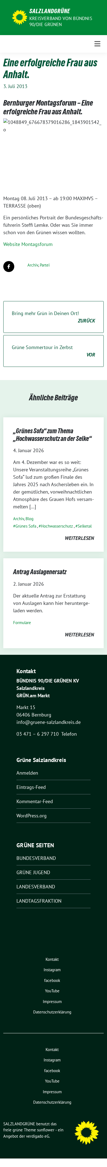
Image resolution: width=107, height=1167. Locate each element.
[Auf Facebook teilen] (8, 266)
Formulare (22, 622)
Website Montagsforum (28, 244)
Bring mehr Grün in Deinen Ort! (53, 317)
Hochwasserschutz (57, 526)
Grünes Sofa (25, 526)
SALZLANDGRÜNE (49, 11)
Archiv (32, 265)
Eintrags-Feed (31, 787)
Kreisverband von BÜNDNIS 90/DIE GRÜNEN (60, 21)
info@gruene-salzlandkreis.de (48, 722)
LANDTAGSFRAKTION (38, 901)
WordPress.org (31, 815)
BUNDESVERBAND (36, 858)
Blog (29, 518)
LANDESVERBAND (35, 886)
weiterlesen (79, 538)
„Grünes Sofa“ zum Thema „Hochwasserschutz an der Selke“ (52, 434)
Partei (45, 265)
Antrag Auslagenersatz (39, 572)
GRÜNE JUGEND (33, 872)
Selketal (85, 526)
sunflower (45, 1129)
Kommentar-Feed (34, 801)
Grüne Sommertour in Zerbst (53, 351)
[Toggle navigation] (97, 44)
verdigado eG (37, 1136)
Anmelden (27, 773)
